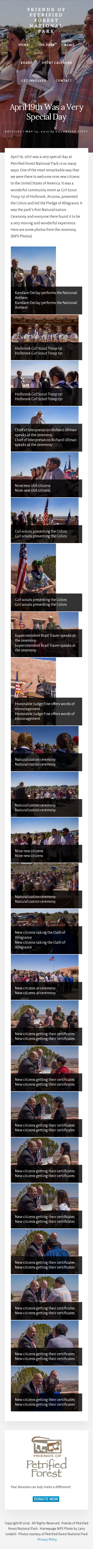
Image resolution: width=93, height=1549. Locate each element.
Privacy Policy (47, 1539)
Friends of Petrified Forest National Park (46, 20)
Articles (13, 131)
